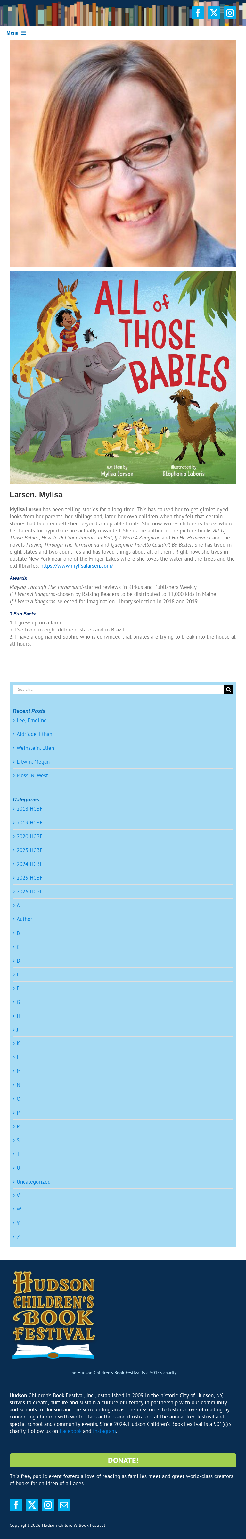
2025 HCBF (30, 877)
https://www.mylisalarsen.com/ (76, 565)
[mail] (64, 1505)
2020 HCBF (30, 836)
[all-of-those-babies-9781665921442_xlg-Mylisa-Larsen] (123, 273)
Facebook (70, 1430)
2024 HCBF (30, 863)
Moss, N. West (32, 775)
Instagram (104, 1430)
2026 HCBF (30, 891)
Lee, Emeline (32, 720)
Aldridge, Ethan (34, 734)
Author (24, 919)
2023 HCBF (30, 850)
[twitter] (214, 12)
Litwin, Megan (33, 761)
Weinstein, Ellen (35, 747)
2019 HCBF (30, 822)
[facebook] (198, 12)
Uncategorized (34, 1181)
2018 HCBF (30, 808)
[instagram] (230, 12)
